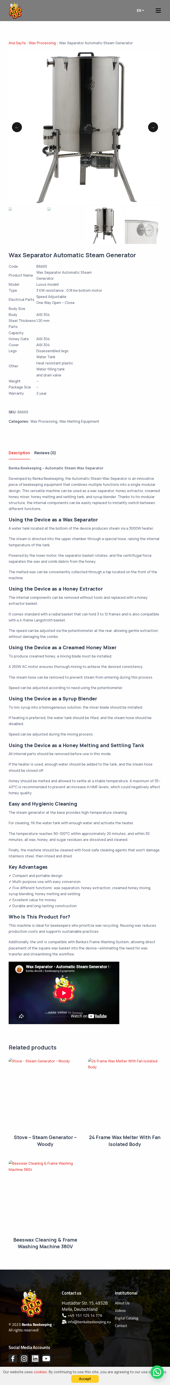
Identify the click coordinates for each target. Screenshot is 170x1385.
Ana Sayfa (17, 42)
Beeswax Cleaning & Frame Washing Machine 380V (45, 1243)
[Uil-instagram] (24, 1358)
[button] (157, 1372)
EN (139, 10)
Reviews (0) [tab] (45, 452)
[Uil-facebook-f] (13, 1358)
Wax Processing (42, 42)
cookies (40, 1371)
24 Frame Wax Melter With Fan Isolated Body (124, 1141)
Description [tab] (19, 452)
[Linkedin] (35, 1358)
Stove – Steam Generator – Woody (45, 1141)
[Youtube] (46, 1358)
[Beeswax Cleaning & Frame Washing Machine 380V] (45, 1197)
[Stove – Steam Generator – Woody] (45, 1095)
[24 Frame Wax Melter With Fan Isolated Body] (124, 1095)
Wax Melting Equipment (79, 421)
